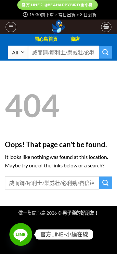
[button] (11, 27)
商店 (75, 39)
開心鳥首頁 (46, 39)
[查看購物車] (106, 27)
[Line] (20, 234)
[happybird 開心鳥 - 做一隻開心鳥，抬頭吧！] (58, 27)
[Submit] (105, 52)
